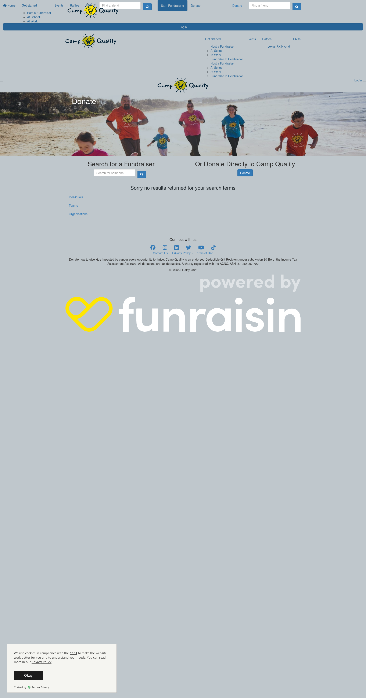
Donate (237, 5)
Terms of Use (204, 253)
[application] (62, 668)
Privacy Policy (181, 253)
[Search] (297, 6)
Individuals (76, 197)
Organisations (78, 214)
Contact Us (160, 253)
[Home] (93, 10)
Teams (73, 205)
